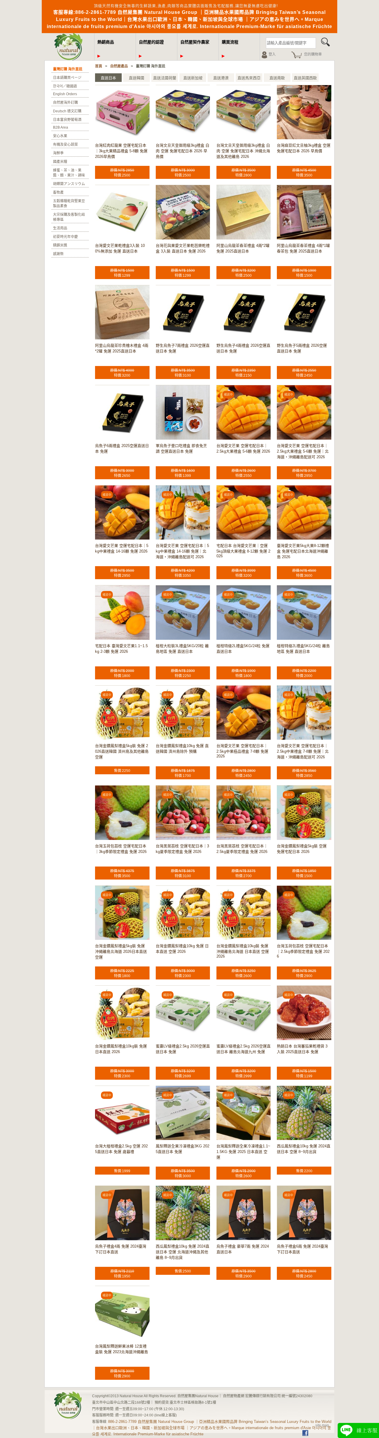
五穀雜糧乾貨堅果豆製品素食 (69, 203)
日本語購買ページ (67, 78)
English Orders (65, 94)
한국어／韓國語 (65, 86)
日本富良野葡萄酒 (67, 120)
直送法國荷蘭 (164, 78)
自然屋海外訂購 (65, 103)
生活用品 (60, 228)
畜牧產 (58, 192)
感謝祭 (58, 254)
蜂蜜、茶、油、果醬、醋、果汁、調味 (69, 172)
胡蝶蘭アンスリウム (69, 184)
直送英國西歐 (305, 78)
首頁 (98, 66)
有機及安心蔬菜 (65, 144)
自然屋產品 (119, 66)
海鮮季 (58, 153)
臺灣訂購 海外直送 (67, 69)
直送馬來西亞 (249, 78)
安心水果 (60, 136)
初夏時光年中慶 (65, 237)
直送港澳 (221, 78)
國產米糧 (60, 162)
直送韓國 (136, 78)
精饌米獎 (60, 245)
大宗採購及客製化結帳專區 (69, 217)
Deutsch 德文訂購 (67, 111)
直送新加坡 (193, 78)
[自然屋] (69, 58)
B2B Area (60, 127)
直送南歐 (277, 78)
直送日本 (108, 78)
